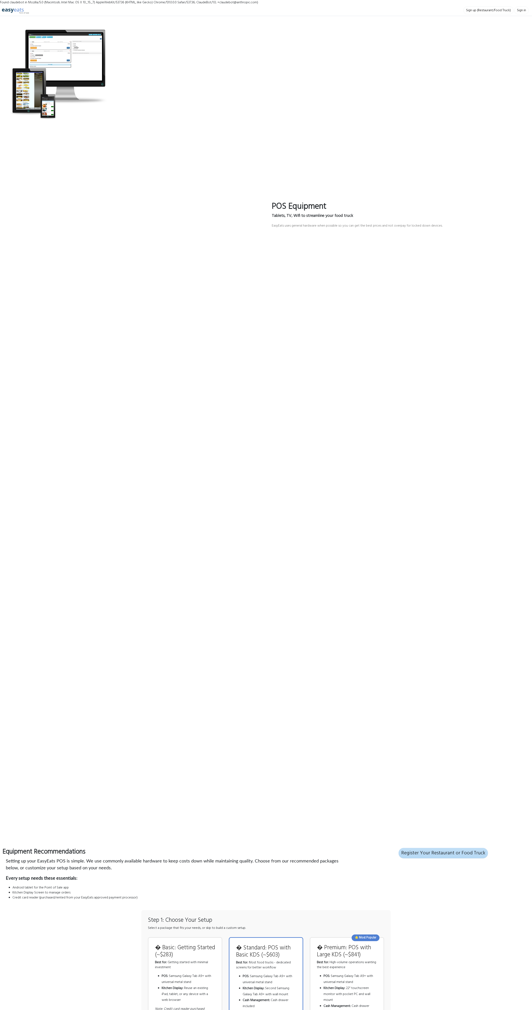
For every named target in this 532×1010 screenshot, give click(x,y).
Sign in (521, 10)
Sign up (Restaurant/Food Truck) (488, 10)
